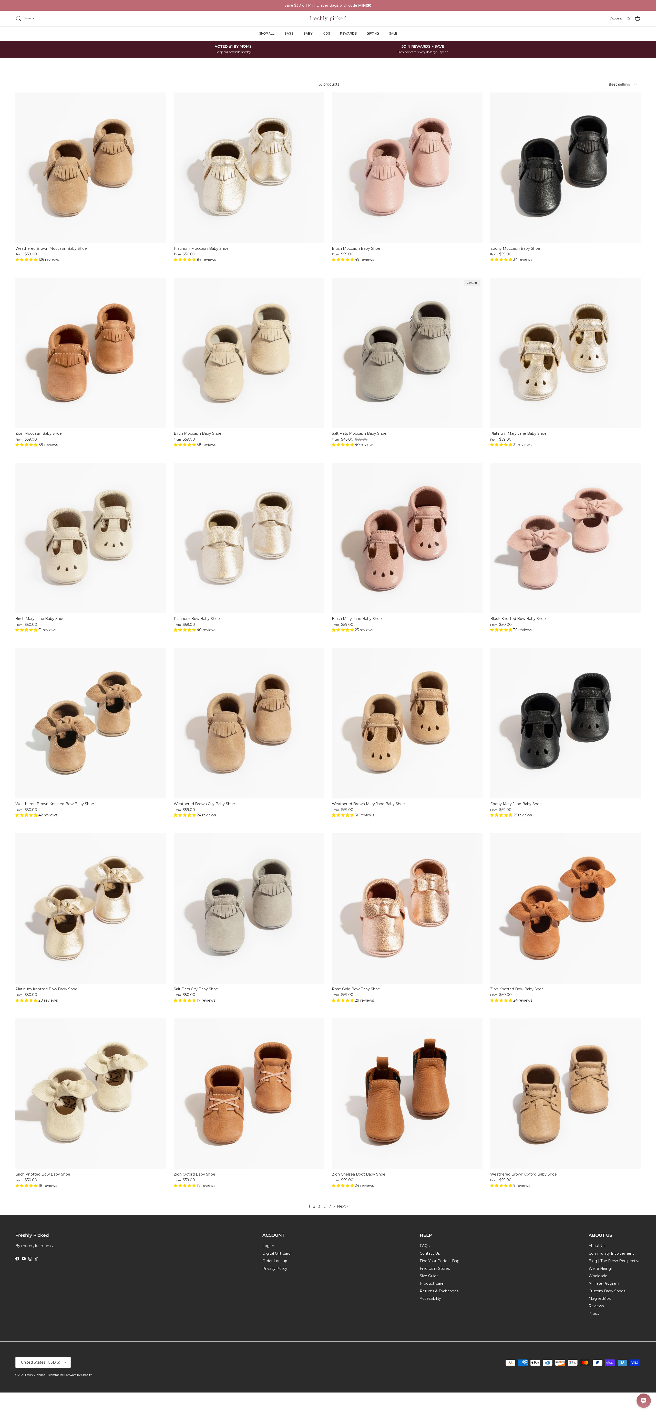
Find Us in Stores (435, 1268)
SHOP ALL (266, 33)
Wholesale (598, 1276)
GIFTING (373, 33)
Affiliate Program (604, 1283)
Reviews (596, 1306)
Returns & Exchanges (439, 1291)
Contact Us (430, 1253)
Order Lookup (274, 1261)
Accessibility (430, 1298)
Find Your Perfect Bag (439, 1261)
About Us (597, 1245)
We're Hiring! (600, 1268)
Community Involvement (611, 1253)
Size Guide (429, 1276)
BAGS (288, 33)
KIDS (326, 33)
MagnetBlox (600, 1298)
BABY (308, 33)
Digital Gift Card (276, 1253)
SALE (393, 33)
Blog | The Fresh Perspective (615, 1261)
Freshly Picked (35, 1375)
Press (594, 1313)
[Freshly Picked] (328, 18)
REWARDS (348, 33)
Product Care (432, 1283)
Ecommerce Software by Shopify (69, 1375)
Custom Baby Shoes (607, 1291)
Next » (342, 1206)
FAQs (424, 1245)
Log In (268, 1245)
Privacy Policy (274, 1268)
